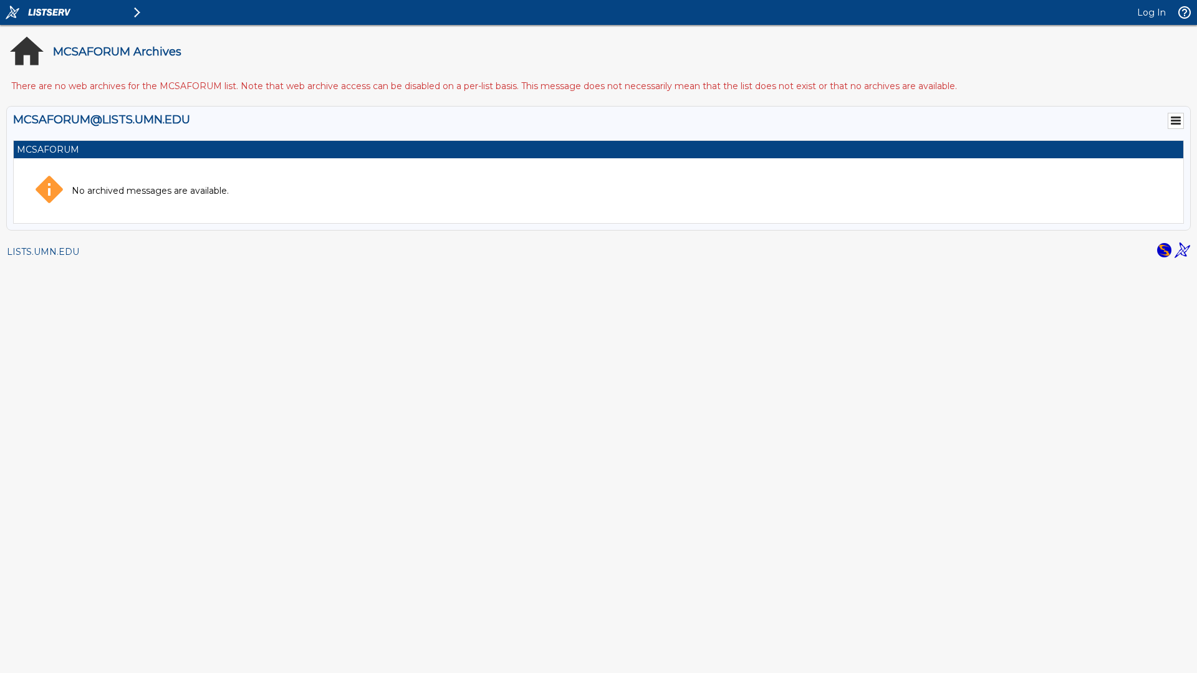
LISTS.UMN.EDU (43, 251)
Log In (1151, 12)
